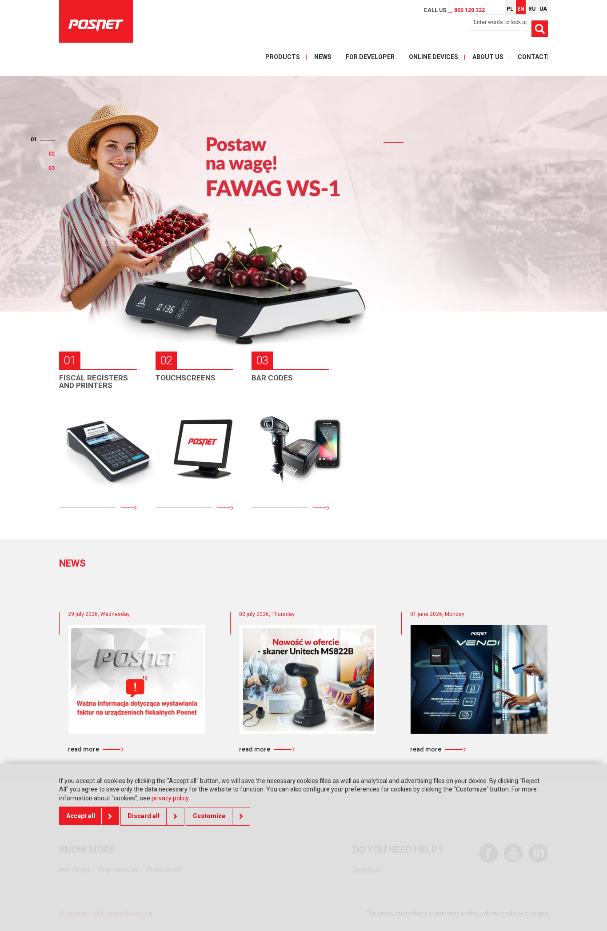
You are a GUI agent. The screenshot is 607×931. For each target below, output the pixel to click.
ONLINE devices (433, 56)
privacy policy (170, 798)
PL (510, 9)
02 (34, 154)
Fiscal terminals (101, 464)
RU (531, 9)
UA (543, 9)
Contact (533, 56)
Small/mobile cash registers (92, 415)
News (322, 56)
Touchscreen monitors (188, 415)
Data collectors (293, 410)
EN (520, 9)
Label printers (289, 464)
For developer (370, 56)
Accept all (80, 816)
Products (282, 56)
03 (51, 168)
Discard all (144, 816)
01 (51, 139)
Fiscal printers (98, 441)
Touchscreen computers (188, 446)
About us (487, 56)
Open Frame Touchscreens (187, 477)
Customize (209, 816)
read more (83, 749)
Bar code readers (276, 438)
